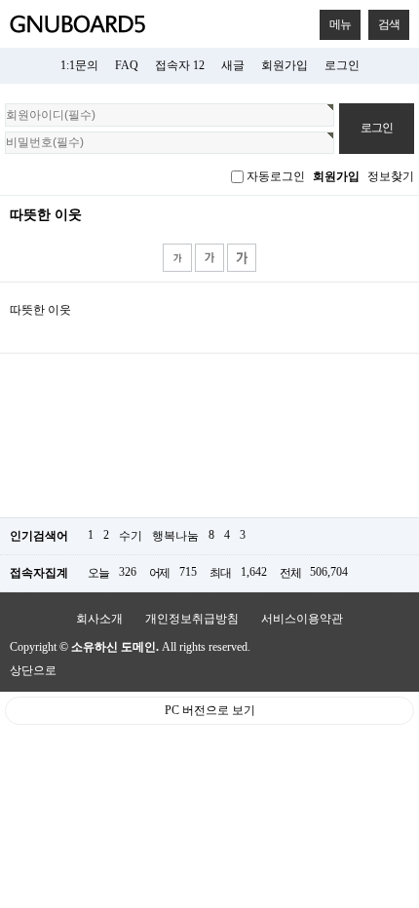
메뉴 (340, 24)
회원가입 (284, 65)
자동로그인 (276, 176)
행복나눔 (175, 536)
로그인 (342, 65)
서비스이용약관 (302, 618)
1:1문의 (79, 65)
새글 (233, 65)
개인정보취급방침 (192, 618)
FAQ (126, 65)
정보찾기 (390, 176)
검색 (389, 24)
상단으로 (33, 670)
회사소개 (99, 618)
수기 (130, 536)
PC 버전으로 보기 (210, 710)
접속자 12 (180, 65)
